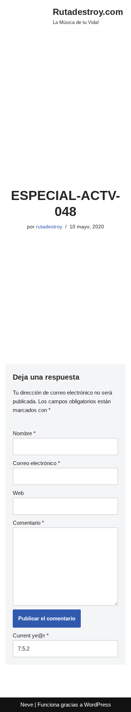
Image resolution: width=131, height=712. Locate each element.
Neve (26, 704)
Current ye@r (31, 635)
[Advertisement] (65, 118)
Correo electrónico (36, 463)
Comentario (28, 523)
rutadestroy (49, 226)
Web (18, 493)
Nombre (24, 433)
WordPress (97, 704)
